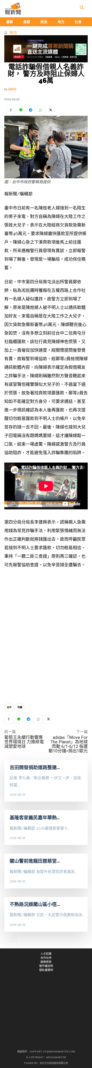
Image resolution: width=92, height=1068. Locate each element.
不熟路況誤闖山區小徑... (35, 904)
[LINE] (20, 110)
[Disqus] (46, 636)
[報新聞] (12, 8)
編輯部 (12, 89)
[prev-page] (7, 939)
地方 (13, 32)
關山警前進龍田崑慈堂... (35, 861)
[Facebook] (10, 110)
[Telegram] (30, 110)
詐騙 (20, 707)
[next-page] (13, 939)
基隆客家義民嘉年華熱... (35, 817)
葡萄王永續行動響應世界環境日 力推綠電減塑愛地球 (24, 742)
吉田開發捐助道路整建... (35, 767)
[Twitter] (50, 110)
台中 (9, 707)
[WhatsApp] (40, 110)
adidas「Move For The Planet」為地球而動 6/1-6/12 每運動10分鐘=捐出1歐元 (68, 744)
